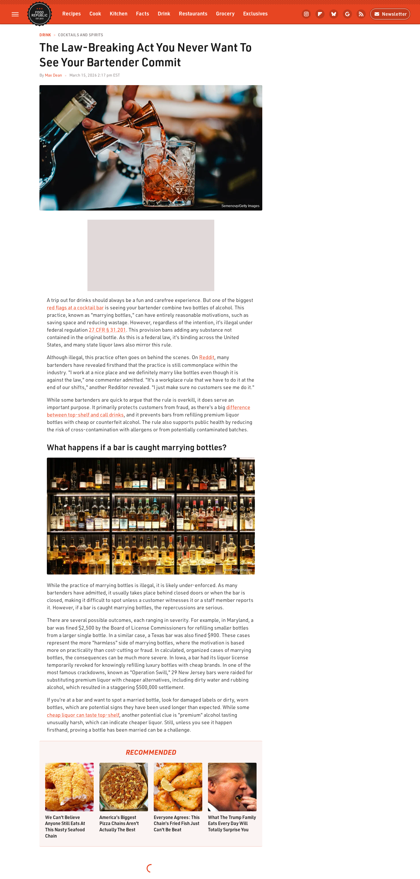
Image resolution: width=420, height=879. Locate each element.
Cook (95, 13)
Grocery (225, 13)
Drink (164, 13)
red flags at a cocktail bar (75, 307)
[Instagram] (306, 14)
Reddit (206, 357)
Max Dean (53, 75)
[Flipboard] (320, 14)
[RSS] (361, 14)
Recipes (71, 13)
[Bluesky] (333, 14)
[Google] (347, 14)
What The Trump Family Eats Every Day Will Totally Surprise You (232, 823)
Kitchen (118, 13)
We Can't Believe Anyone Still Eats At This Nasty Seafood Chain (65, 826)
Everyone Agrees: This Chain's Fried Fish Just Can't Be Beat (177, 823)
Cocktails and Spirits (80, 35)
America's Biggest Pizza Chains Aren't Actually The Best (119, 823)
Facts (142, 13)
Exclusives (255, 13)
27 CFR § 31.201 (107, 330)
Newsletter (394, 14)
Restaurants (193, 13)
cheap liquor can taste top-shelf (83, 715)
